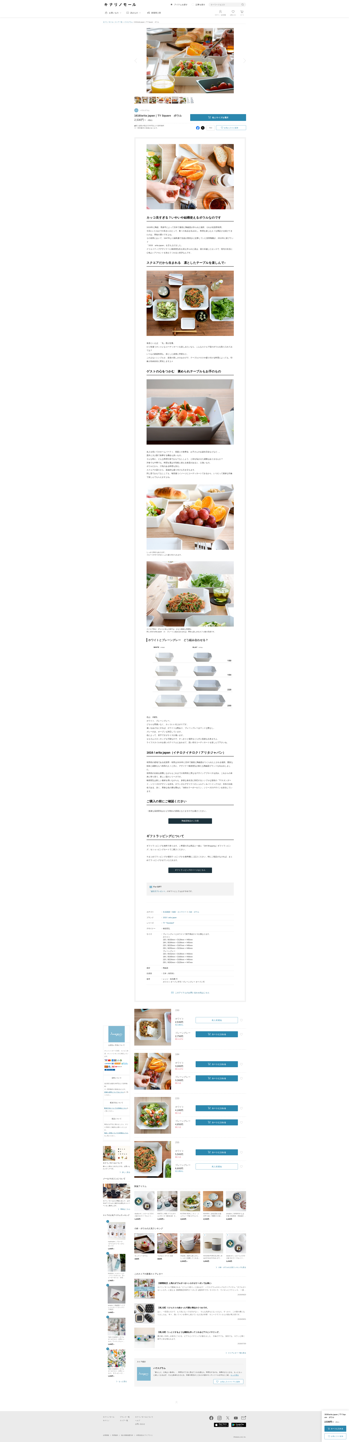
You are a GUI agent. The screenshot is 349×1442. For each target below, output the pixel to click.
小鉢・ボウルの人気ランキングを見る (232, 1267)
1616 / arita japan (170, 917)
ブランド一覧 (125, 1417)
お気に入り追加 (337, 1436)
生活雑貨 (166, 912)
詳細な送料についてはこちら (114, 1092)
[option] (190, 60)
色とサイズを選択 (220, 117)
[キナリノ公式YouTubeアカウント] (236, 1418)
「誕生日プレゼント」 (158, 891)
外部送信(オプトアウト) (144, 1435)
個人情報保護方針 (127, 1435)
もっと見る (123, 1381)
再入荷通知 (217, 1020)
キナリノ (106, 1420)
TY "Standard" (168, 923)
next (242, 60)
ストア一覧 (118, 22)
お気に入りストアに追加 (230, 1382)
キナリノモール (108, 22)
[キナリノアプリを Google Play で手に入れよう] (238, 1426)
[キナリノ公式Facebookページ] (211, 1418)
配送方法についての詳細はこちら (115, 1108)
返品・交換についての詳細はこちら (116, 1133)
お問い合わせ (140, 1424)
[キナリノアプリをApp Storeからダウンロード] (221, 1426)
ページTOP (176, 1402)
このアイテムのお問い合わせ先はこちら (192, 993)
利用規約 (115, 1435)
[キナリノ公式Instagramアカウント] (219, 1418)
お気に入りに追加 (231, 128)
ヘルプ (137, 1420)
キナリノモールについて (144, 1417)
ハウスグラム (128, 22)
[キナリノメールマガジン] (243, 1418)
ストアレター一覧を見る (237, 1353)
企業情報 (106, 1435)
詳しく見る (126, 1172)
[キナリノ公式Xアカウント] (227, 1418)
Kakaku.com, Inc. (240, 1437)
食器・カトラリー (179, 912)
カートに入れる (337, 1429)
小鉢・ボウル (194, 912)
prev (137, 60)
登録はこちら (125, 1209)
